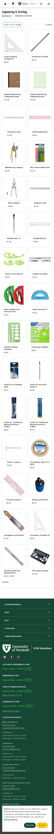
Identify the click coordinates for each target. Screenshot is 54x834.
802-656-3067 (9, 746)
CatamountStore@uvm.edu (14, 770)
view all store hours (11, 711)
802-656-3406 (9, 786)
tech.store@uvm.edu (11, 749)
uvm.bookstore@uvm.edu (13, 728)
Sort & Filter (11, 24)
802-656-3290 (9, 725)
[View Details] (14, 42)
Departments (6, 16)
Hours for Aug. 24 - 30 (12, 695)
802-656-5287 (9, 767)
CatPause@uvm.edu (11, 789)
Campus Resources (13, 636)
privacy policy (10, 819)
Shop (7, 612)
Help (7, 620)
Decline (30, 825)
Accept (42, 825)
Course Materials (13, 604)
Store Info (10, 628)
